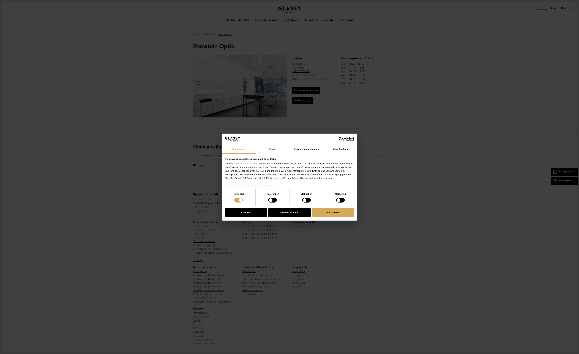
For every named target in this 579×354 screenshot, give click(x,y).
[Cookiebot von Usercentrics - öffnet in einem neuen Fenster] (341, 139)
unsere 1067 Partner (245, 163)
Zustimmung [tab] (238, 149)
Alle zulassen (333, 212)
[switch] (272, 200)
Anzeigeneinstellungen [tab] (306, 149)
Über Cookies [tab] (340, 149)
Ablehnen (246, 212)
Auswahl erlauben (289, 212)
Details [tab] (272, 149)
